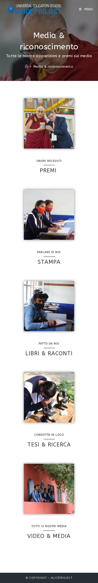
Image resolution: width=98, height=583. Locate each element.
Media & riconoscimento (53, 66)
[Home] (26, 66)
